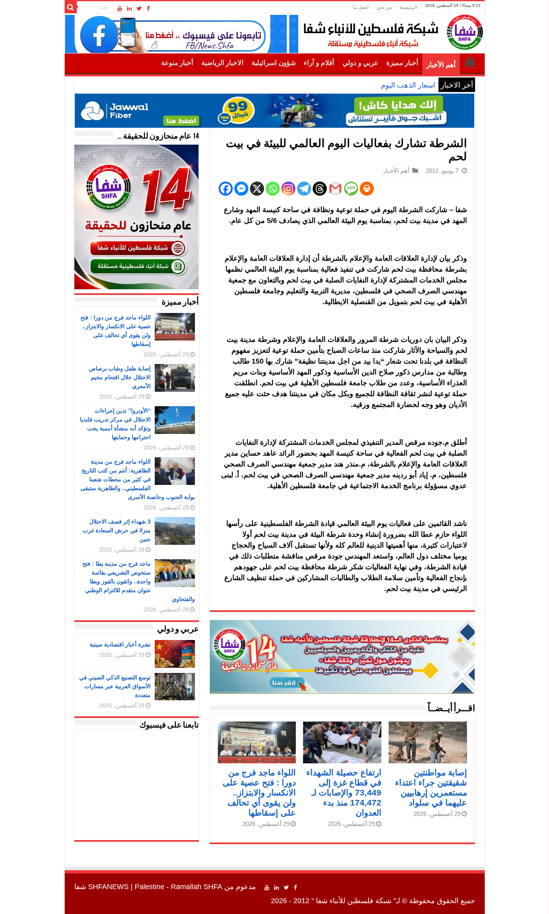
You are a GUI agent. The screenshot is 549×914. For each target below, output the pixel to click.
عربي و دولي (360, 63)
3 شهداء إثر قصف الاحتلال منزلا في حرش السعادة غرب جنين (117, 530)
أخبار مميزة (402, 63)
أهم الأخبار (441, 65)
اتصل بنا (361, 7)
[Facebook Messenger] (241, 189)
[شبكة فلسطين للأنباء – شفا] (391, 30)
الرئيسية (408, 7)
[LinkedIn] (129, 8)
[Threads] (320, 189)
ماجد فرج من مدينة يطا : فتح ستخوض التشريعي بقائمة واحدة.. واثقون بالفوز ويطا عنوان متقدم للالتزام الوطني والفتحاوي (138, 581)
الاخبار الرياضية (222, 63)
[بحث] (71, 7)
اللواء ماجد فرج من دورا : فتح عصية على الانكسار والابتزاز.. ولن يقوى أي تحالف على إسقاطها (259, 792)
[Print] (367, 189)
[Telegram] (304, 189)
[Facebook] (148, 8)
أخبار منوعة (177, 63)
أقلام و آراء (319, 63)
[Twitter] (139, 8)
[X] (257, 189)
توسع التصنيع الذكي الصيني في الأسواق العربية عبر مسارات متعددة (115, 686)
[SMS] (351, 189)
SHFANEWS (108, 887)
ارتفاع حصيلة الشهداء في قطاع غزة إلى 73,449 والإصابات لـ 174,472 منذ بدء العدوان (343, 792)
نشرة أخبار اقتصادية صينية (120, 644)
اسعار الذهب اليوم (408, 85)
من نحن (384, 7)
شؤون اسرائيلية (274, 63)
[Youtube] (120, 8)
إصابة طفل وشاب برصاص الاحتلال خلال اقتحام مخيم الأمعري (120, 377)
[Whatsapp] (273, 189)
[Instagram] (288, 189)
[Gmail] (335, 189)
